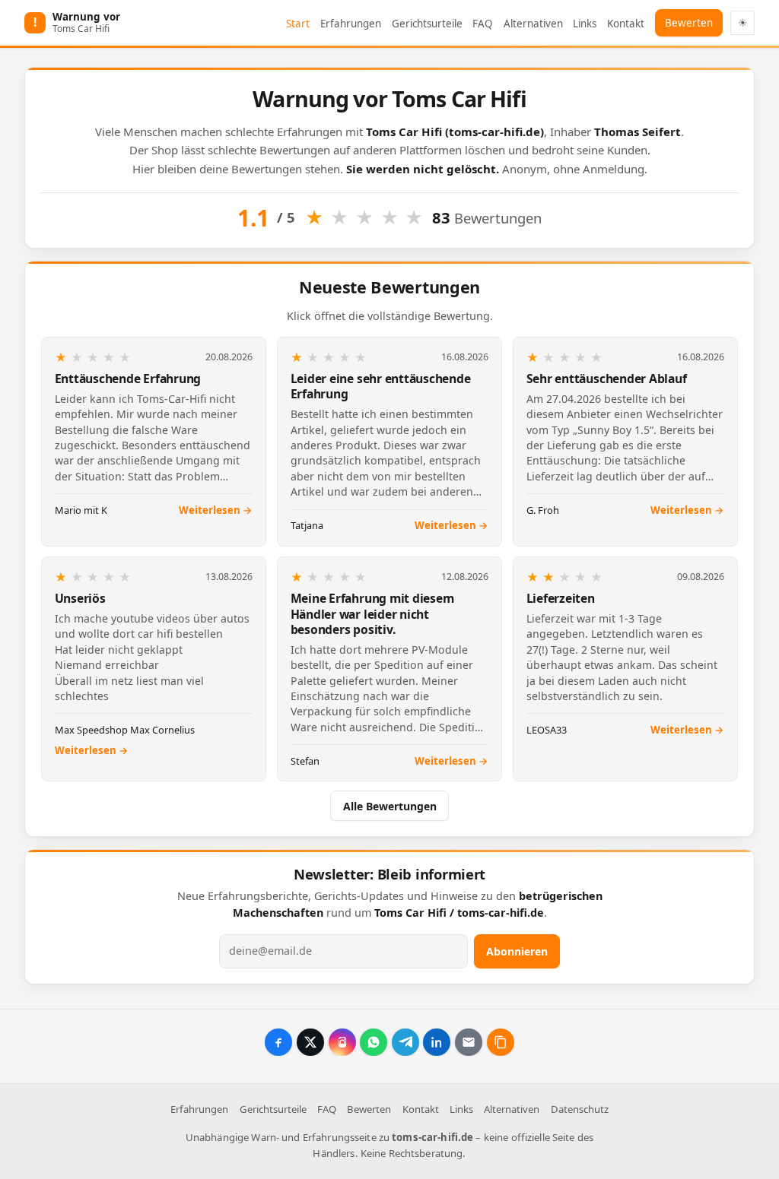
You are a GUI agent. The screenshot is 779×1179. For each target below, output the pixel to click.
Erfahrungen (350, 23)
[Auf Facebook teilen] (278, 1042)
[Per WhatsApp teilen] (373, 1042)
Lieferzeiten (560, 598)
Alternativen (533, 23)
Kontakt (625, 23)
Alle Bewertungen (390, 806)
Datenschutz (580, 1109)
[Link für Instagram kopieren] (342, 1042)
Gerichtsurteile (427, 23)
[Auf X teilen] (310, 1042)
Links (584, 23)
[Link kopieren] (500, 1042)
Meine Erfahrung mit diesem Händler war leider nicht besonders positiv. (372, 614)
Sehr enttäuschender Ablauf (606, 378)
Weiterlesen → (216, 510)
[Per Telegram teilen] (405, 1042)
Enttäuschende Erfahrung (128, 378)
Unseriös (80, 598)
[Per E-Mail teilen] (468, 1042)
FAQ (482, 23)
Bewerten (689, 23)
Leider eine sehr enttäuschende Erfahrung (381, 386)
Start (298, 23)
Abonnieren (517, 951)
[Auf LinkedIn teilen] (436, 1042)
